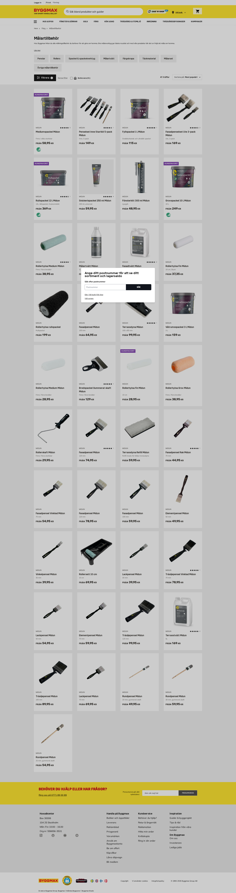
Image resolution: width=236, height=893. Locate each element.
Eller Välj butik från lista (94, 295)
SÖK (138, 287)
